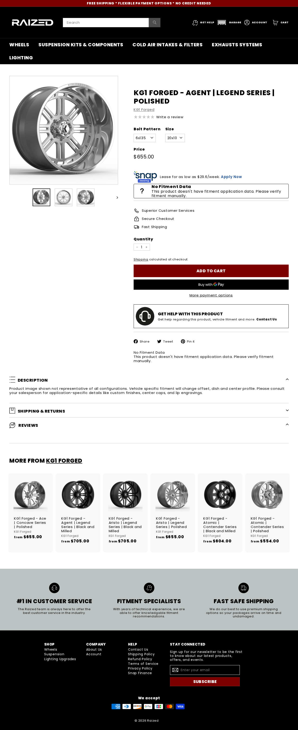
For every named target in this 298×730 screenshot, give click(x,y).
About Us (94, 649)
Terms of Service (143, 663)
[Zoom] (64, 130)
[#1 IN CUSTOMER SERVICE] (54, 588)
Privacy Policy (140, 668)
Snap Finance (140, 673)
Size (169, 129)
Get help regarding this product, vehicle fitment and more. (217, 319)
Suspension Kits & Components (80, 44)
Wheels (19, 44)
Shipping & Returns (41, 411)
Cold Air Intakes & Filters (167, 44)
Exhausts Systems (237, 44)
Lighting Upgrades (60, 659)
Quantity (143, 239)
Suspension (54, 654)
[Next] (115, 197)
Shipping (141, 259)
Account (93, 654)
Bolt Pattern (147, 129)
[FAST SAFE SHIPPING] (243, 588)
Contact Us (138, 649)
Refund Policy (140, 659)
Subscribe (205, 681)
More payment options (211, 295)
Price (139, 149)
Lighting (21, 57)
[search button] (155, 22)
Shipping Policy (141, 654)
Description (33, 380)
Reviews (28, 425)
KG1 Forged (144, 109)
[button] (229, 22)
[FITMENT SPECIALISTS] (149, 588)
